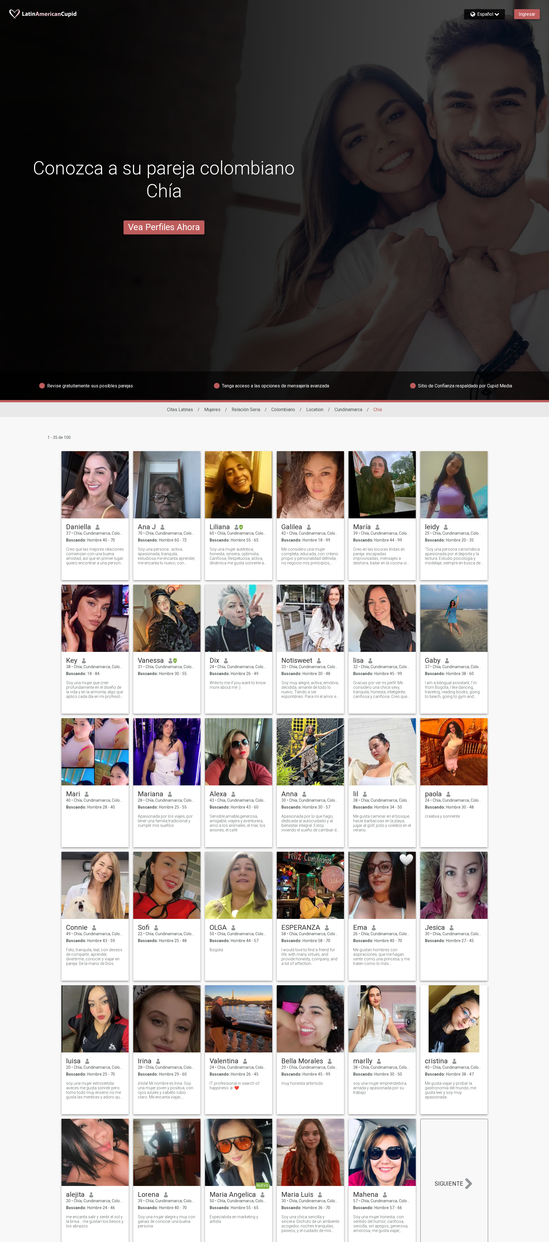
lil (355, 794)
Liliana (220, 527)
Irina (145, 1061)
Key (71, 660)
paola (433, 794)
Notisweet (296, 660)
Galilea (291, 527)
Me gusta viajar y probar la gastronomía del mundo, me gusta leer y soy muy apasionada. (450, 1090)
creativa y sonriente (442, 816)
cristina (436, 1061)
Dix (214, 660)
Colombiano (283, 409)
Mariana (150, 794)
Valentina (224, 1061)
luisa (73, 1061)
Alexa (218, 794)
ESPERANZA (300, 927)
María (362, 527)
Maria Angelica (233, 1195)
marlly (362, 1061)
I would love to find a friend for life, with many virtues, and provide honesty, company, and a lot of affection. (309, 957)
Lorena (148, 1195)
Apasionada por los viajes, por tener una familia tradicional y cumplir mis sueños (165, 821)
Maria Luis (297, 1195)
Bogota (216, 950)
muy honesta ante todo (302, 1083)
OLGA (218, 927)
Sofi (144, 927)
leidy (432, 527)
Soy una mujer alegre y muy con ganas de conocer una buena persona (166, 1221)
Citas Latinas (180, 409)
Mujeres (212, 409)
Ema (360, 927)
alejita (75, 1195)
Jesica (435, 927)
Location (314, 409)
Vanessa (151, 660)
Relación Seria (246, 409)
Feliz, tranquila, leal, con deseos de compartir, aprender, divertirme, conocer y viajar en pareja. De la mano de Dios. (94, 957)
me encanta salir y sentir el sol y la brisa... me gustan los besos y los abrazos (95, 1221)
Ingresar (527, 14)
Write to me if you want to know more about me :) (238, 685)
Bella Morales (302, 1061)
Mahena (365, 1195)
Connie (76, 927)
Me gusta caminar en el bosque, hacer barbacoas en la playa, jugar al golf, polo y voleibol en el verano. (382, 823)
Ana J (147, 527)
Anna (289, 794)
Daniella (78, 527)
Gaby (432, 660)
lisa (358, 660)
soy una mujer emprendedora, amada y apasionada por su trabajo (380, 1088)
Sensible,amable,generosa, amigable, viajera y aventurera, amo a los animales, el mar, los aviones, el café (237, 823)
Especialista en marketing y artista (234, 1219)
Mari (73, 794)
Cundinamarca (348, 409)
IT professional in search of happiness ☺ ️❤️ (234, 1085)
